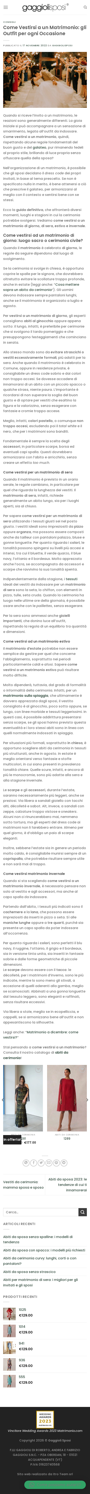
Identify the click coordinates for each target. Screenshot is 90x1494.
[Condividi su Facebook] (33, 1163)
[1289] (67, 1098)
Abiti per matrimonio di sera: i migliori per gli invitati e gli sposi (40, 1282)
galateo (39, 147)
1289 (67, 1139)
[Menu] (5, 7)
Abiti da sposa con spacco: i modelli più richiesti (44, 1250)
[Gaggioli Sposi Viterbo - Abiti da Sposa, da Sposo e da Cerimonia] (45, 7)
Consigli (9, 22)
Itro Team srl (63, 1474)
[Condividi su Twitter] (41, 1163)
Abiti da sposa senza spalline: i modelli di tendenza (38, 1239)
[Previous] (3, 1108)
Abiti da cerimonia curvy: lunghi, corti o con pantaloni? (39, 1261)
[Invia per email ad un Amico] (48, 1163)
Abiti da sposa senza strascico (29, 1271)
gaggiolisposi (62, 45)
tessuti (71, 579)
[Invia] (82, 1212)
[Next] (87, 1108)
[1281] (23, 1098)
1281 (23, 1139)
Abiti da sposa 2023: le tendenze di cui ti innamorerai (67, 1184)
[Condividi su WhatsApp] (26, 1163)
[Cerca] (85, 7)
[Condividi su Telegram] (63, 1163)
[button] (55, 1485)
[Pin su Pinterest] (56, 1163)
